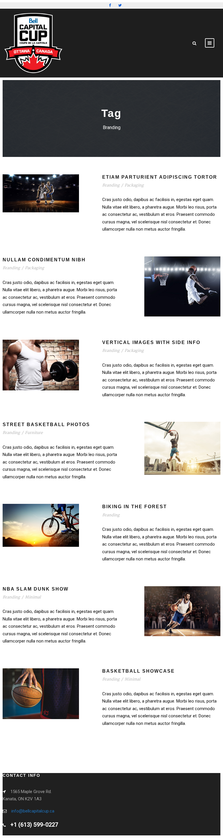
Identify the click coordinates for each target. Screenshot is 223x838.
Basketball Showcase (138, 671)
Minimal (33, 597)
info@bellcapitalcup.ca (32, 811)
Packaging (134, 185)
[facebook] (110, 5)
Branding (111, 185)
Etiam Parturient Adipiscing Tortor (159, 177)
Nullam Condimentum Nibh (44, 259)
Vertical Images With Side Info (151, 342)
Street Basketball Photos (46, 424)
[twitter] (120, 5)
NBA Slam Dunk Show (36, 589)
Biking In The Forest (134, 506)
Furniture (34, 433)
